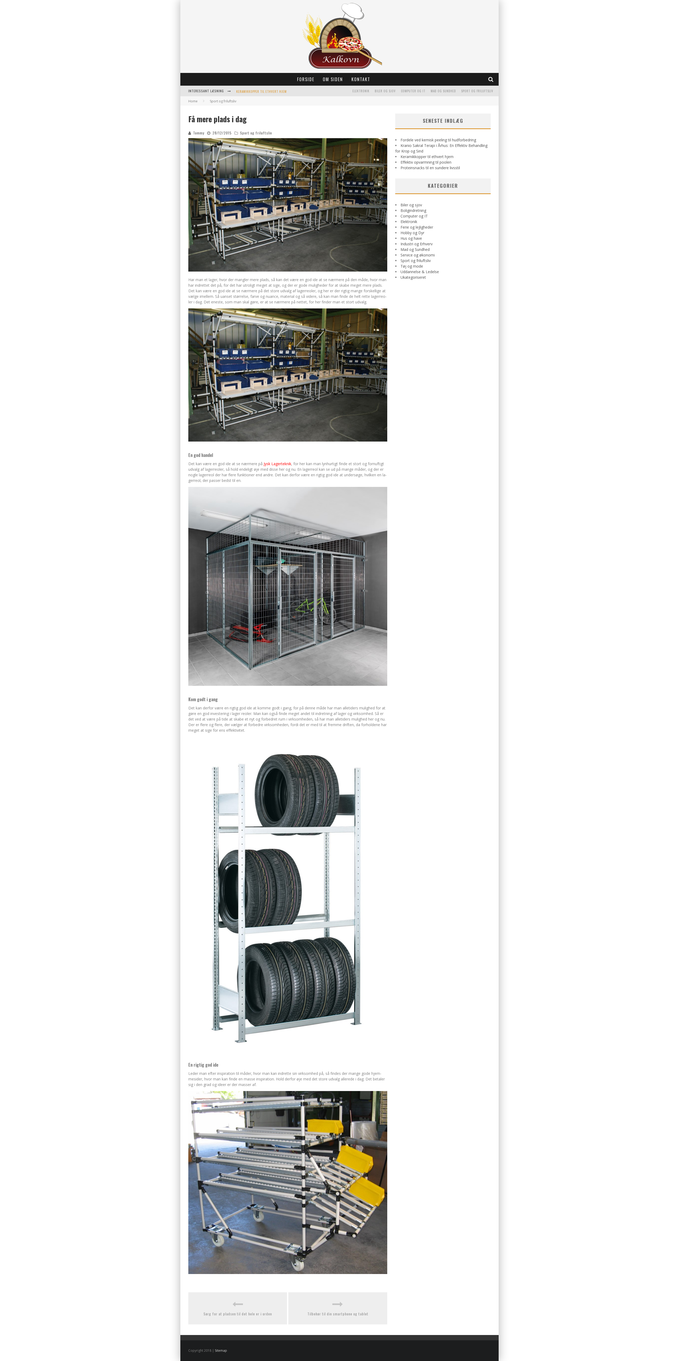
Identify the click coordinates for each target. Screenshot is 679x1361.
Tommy (198, 133)
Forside (305, 79)
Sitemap (221, 1350)
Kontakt (360, 79)
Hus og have (411, 238)
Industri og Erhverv (417, 243)
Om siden (333, 79)
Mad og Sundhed (443, 91)
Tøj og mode (412, 266)
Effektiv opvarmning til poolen (426, 162)
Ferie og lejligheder (417, 227)
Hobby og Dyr (412, 232)
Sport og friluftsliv (477, 91)
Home (193, 101)
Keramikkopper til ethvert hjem (427, 156)
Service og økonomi (418, 255)
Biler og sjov (385, 91)
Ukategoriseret (413, 277)
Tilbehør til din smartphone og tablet (337, 1313)
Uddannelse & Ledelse (420, 271)
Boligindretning (413, 210)
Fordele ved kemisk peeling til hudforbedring (438, 139)
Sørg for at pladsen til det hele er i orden (237, 1313)
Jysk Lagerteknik (277, 463)
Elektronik (360, 91)
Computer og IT (413, 91)
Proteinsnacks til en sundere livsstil (430, 167)
